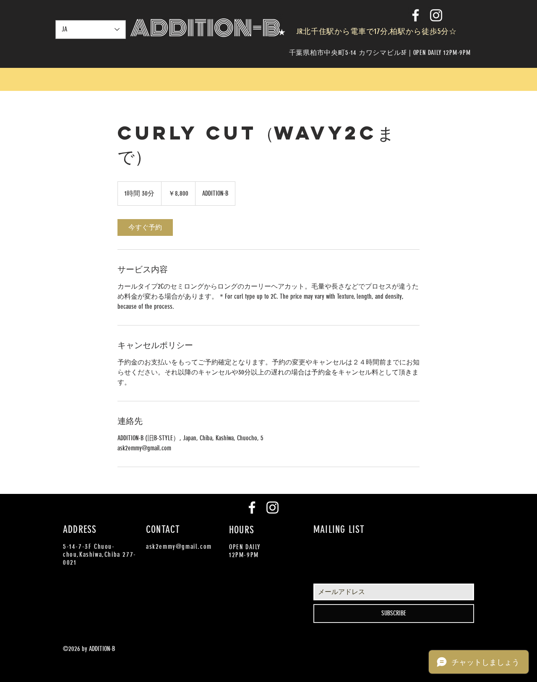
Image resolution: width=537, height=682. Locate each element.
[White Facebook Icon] (415, 15)
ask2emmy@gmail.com (179, 546)
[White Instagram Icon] (436, 15)
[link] (145, 227)
